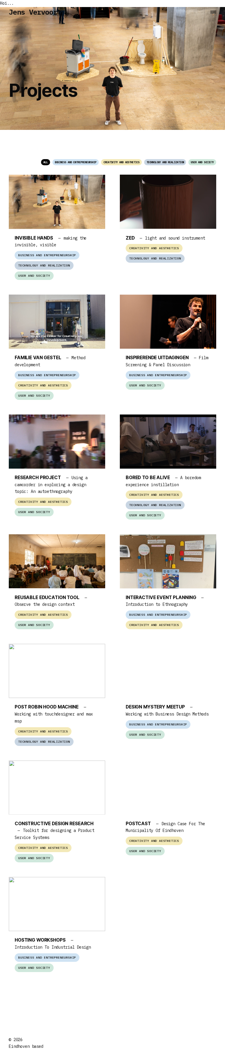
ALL (45, 162)
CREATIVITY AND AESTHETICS (121, 162)
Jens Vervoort (35, 12)
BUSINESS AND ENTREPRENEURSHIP (75, 162)
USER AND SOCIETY (202, 162)
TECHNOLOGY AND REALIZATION (165, 162)
